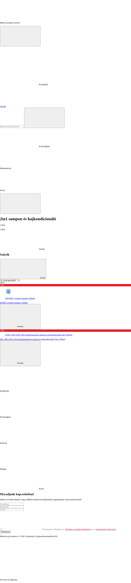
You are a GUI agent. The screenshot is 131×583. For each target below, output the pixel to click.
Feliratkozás (5, 532)
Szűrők (42, 278)
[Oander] (37, 580)
